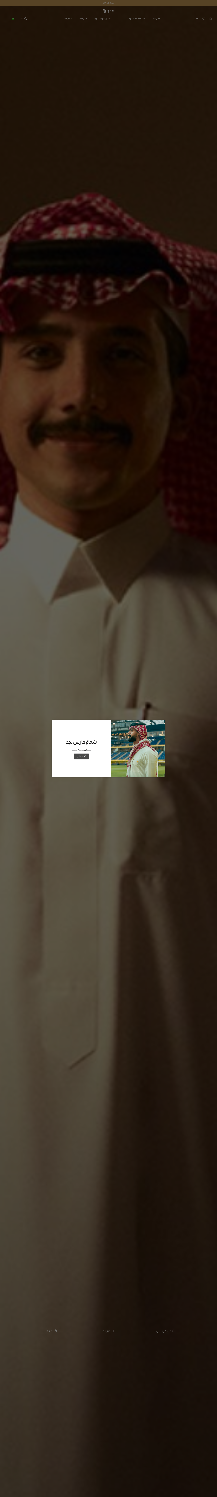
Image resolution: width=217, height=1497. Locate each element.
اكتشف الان (81, 756)
